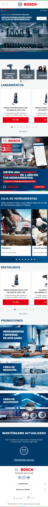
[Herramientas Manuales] (24, 29)
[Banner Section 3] (24, 341)
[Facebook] (24, 477)
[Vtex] (30, 497)
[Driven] (19, 497)
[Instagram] (19, 477)
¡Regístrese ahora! (24, 460)
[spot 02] (27, 71)
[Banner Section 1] (24, 164)
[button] (18, 47)
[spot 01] (9, 71)
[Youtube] (28, 477)
